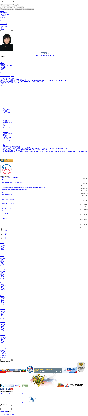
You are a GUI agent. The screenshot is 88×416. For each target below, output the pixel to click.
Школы (1, 69)
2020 (1, 257)
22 (5, 237)
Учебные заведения (4, 71)
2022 (1, 239)
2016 (1, 308)
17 (5, 230)
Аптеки (2, 63)
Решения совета (3, 24)
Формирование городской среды (7, 86)
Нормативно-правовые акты (6, 23)
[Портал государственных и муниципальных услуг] (69, 372)
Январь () (2, 243)
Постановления (3, 21)
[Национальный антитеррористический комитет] (81, 372)
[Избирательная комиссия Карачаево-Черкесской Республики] (30, 372)
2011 (1, 356)
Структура (2, 13)
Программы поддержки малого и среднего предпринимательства (13, 79)
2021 (1, 244)
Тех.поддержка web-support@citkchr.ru (20, 402)
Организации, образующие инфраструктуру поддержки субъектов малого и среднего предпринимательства (22, 81)
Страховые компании (4, 70)
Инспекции (2, 66)
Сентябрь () (3, 247)
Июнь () (2, 250)
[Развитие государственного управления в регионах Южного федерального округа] (18, 387)
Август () (2, 248)
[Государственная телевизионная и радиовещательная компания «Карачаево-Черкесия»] (6, 391)
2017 (1, 293)
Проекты (2, 19)
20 (5, 234)
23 (5, 238)
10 (3, 230)
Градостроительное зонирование (7, 76)
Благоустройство (3, 26)
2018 (1, 280)
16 (3, 238)
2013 (1, 345)
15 (3, 237)
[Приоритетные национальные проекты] (7, 387)
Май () (2, 251)
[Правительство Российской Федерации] (16, 372)
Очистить (6, 411)
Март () (2, 240)
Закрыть (2, 411)
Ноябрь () (2, 259)
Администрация (3, 12)
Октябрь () (3, 246)
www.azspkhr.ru (3, 29)
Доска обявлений (4, 60)
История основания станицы (6, 73)
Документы (2, 18)
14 (3, 235)
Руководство (3, 15)
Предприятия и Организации (6, 65)
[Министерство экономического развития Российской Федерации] (25, 387)
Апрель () (2, 252)
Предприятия (3, 68)
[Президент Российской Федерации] (9, 372)
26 (6, 233)
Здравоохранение (4, 62)
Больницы (2, 64)
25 (6, 231)
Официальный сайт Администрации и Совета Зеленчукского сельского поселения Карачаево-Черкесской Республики (24, 393)
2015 (1, 320)
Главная (2, 11)
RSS (1, 27)
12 (3, 233)
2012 (1, 354)
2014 (1, 333)
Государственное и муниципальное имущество (10, 82)
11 (3, 231)
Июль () (2, 249)
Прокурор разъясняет (4, 59)
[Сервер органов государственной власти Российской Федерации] (3, 372)
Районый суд (3, 67)
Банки (1, 72)
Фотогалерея (3, 17)
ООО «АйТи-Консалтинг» (5, 402)
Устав (1, 16)
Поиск (8, 29)
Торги (1, 77)
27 (6, 234)
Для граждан (3, 57)
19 (5, 233)
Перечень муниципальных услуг (7, 58)
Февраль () (2, 242)
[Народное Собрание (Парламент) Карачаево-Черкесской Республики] (23, 372)
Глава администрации (4, 14)
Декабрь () (2, 245)
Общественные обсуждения (6, 85)
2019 (1, 270)
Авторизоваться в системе (8, 414)
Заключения (2, 25)
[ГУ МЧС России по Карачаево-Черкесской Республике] (60, 387)
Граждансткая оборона (5, 75)
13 (3, 234)
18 (5, 231)
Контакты (2, 28)
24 (6, 230)
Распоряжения (3, 20)
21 (5, 235)
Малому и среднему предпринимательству (9, 78)
